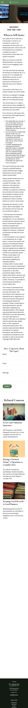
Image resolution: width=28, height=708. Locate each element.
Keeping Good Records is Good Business (13, 503)
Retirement (14, 702)
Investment (14, 704)
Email (4, 363)
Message (6, 373)
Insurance (14, 707)
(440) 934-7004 (15, 684)
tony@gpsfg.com (14, 694)
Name (5, 354)
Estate (14, 705)
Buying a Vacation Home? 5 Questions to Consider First (13, 462)
